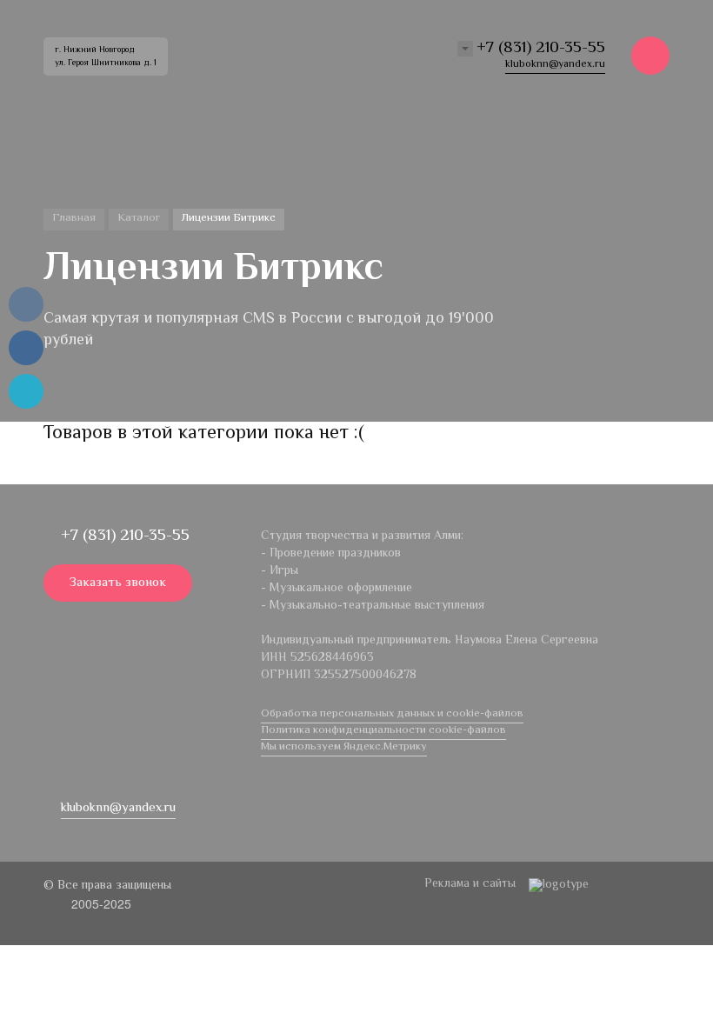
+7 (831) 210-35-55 (540, 48)
